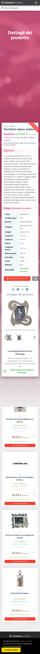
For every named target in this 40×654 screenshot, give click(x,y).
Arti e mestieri (19, 425)
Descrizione (9, 151)
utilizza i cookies (26, 641)
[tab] (20, 150)
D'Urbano (21, 636)
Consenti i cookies (11, 650)
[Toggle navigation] (35, 2)
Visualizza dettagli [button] (20, 445)
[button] (13, 290)
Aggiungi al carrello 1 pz (18, 278)
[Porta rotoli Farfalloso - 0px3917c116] (20, 578)
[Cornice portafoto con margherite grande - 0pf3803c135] (20, 520)
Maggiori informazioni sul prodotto (18, 208)
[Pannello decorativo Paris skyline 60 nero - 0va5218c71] (20, 462)
